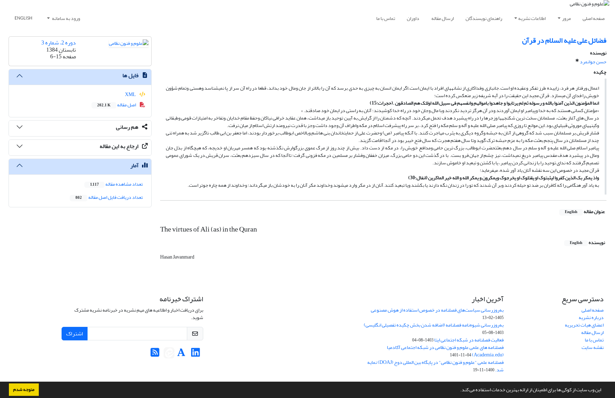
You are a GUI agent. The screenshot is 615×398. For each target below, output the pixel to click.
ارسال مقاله (442, 18)
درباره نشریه (591, 317)
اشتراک (74, 333)
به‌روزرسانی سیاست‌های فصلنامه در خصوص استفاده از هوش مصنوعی (437, 310)
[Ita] (169, 354)
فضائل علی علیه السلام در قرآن (564, 40)
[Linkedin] (195, 354)
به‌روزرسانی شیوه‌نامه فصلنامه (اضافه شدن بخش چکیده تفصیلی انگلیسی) (434, 325)
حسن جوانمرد (593, 62)
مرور (566, 18)
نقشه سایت (593, 347)
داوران (413, 18)
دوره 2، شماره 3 (58, 42)
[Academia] (181, 354)
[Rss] (155, 354)
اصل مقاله (117, 105)
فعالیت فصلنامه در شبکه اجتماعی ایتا (469, 340)
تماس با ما (385, 18)
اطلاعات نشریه (532, 18)
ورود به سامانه (65, 18)
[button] (458, 390)
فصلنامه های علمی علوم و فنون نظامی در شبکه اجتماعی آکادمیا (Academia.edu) (445, 351)
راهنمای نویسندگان (484, 18)
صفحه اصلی (594, 18)
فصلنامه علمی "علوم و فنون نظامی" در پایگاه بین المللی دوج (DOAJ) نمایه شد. (435, 366)
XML (131, 94)
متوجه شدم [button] (24, 389)
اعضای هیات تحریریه (584, 325)
